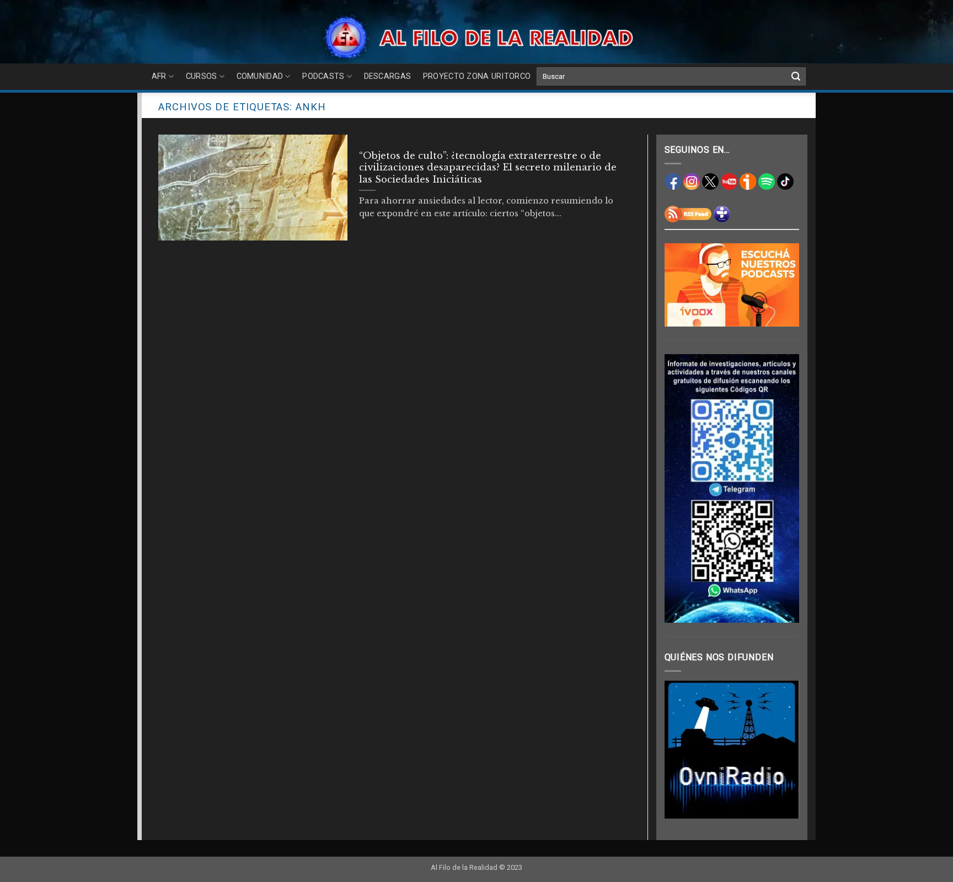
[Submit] (795, 76)
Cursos (201, 76)
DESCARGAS (387, 76)
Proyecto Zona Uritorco (477, 76)
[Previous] (681, 749)
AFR (159, 76)
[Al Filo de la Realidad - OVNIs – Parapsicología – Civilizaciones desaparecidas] (477, 37)
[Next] (783, 749)
